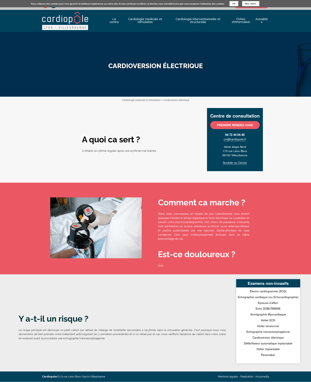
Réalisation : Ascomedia (254, 376)
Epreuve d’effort (268, 303)
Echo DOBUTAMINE (268, 308)
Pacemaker (268, 355)
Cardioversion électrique (268, 337)
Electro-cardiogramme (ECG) (268, 291)
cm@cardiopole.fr (235, 139)
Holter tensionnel (268, 326)
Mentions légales (228, 376)
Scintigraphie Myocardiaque (268, 314)
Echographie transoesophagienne (268, 332)
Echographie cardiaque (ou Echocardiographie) (268, 297)
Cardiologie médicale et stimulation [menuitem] (145, 20)
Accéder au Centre (235, 162)
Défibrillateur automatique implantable (268, 343)
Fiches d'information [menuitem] (241, 20)
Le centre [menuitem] (114, 20)
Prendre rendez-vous (235, 125)
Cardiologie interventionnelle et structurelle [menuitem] (198, 20)
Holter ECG (268, 320)
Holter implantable (268, 349)
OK (234, 3)
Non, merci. (251, 3)
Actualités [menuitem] (261, 20)
